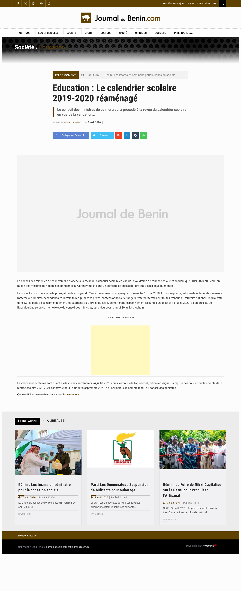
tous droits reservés (78, 546)
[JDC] (120, 18)
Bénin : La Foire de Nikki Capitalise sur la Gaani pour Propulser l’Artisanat (192, 490)
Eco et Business (48, 32)
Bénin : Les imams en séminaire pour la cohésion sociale (140, 75)
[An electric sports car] (48, 452)
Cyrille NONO (73, 122)
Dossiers (161, 32)
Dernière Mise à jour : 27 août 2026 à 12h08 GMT (189, 3)
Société (72, 32)
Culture (106, 32)
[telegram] (135, 135)
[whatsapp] (143, 135)
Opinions (141, 32)
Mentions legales (27, 535)
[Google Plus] (118, 135)
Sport (89, 32)
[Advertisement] (120, 350)
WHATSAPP (73, 394)
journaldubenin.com (56, 546)
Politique (24, 32)
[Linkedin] (127, 135)
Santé (123, 32)
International (184, 32)
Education (52, 47)
